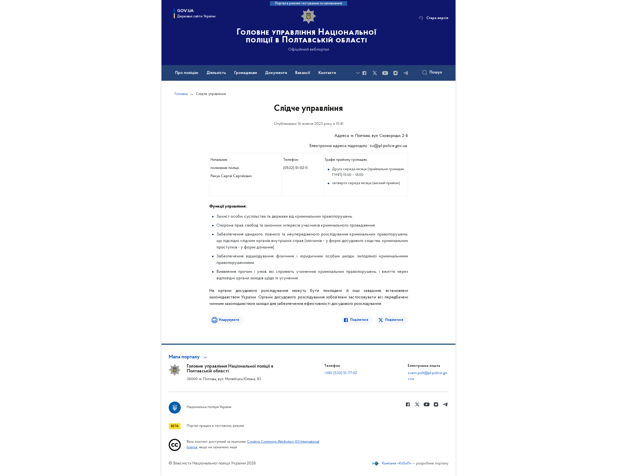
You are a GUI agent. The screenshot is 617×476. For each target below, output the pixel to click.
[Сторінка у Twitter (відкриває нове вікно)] (375, 73)
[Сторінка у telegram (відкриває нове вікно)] (406, 73)
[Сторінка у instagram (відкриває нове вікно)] (395, 73)
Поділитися (359, 320)
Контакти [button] (327, 73)
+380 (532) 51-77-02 (340, 373)
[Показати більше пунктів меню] (358, 73)
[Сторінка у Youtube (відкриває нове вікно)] (385, 73)
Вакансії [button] (302, 73)
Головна (181, 94)
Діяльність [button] (216, 73)
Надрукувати (229, 320)
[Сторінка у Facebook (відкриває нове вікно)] (364, 73)
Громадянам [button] (245, 73)
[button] (188, 357)
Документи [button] (276, 73)
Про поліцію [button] (186, 73)
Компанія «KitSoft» (397, 463)
